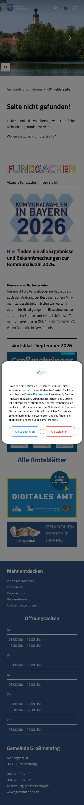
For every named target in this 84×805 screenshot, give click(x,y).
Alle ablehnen (59, 431)
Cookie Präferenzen (36, 394)
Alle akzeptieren (25, 431)
